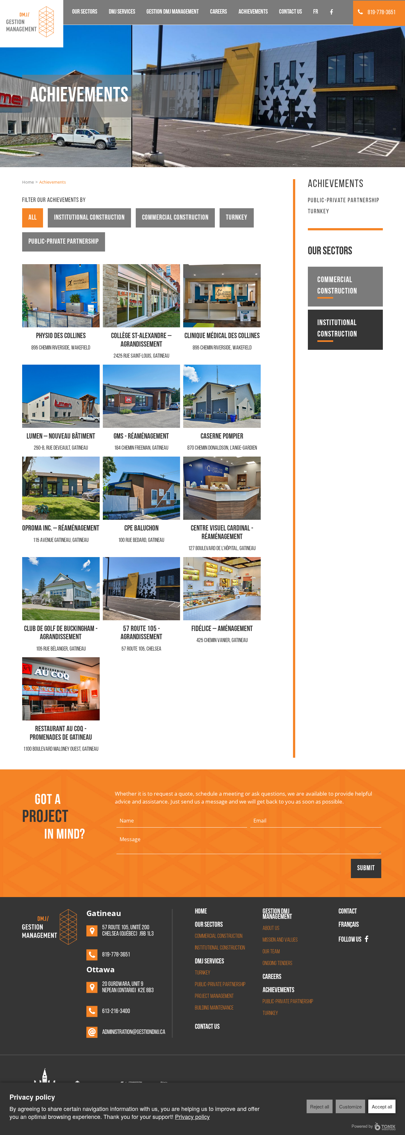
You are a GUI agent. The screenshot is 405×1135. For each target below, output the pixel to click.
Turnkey (236, 218)
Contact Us (290, 12)
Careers (218, 12)
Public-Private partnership (63, 242)
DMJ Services (122, 12)
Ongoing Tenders (277, 964)
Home (28, 182)
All (32, 218)
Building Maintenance (214, 1008)
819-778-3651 (382, 12)
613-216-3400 (116, 1011)
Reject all (319, 1106)
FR (315, 12)
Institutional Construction (89, 218)
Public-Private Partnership (220, 985)
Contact (348, 912)
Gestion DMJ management (172, 12)
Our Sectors (84, 12)
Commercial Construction (175, 218)
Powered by (362, 1126)
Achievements (253, 12)
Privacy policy (192, 1116)
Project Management (214, 996)
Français (349, 925)
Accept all (382, 1106)
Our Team (271, 952)
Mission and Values (280, 940)
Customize (350, 1106)
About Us (271, 929)
